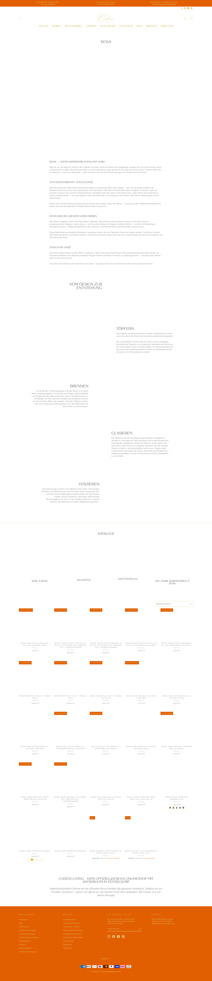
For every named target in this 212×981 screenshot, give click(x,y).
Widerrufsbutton (25, 948)
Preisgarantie (68, 941)
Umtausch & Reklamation (73, 937)
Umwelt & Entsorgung (27, 952)
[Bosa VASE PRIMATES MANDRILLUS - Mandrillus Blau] (180, 808)
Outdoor (126, 26)
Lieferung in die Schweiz (28, 937)
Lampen (91, 26)
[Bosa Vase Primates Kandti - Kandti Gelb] (35, 859)
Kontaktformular (69, 919)
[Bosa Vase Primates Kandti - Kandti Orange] (32, 859)
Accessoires (73, 26)
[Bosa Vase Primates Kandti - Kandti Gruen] (42, 859)
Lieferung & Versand (27, 934)
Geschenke (108, 26)
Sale (139, 26)
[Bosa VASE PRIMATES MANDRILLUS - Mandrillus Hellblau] (177, 808)
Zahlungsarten (24, 941)
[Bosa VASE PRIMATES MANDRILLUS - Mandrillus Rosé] (170, 808)
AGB (20, 923)
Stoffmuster (67, 944)
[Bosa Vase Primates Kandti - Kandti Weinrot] (28, 859)
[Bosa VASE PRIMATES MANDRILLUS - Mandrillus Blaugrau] (183, 808)
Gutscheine (67, 948)
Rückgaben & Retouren (72, 934)
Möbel (56, 26)
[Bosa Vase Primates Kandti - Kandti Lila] (38, 859)
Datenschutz (24, 927)
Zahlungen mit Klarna (71, 923)
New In (43, 26)
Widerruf (22, 944)
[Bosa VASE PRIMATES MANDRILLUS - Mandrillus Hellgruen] (173, 808)
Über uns (166, 26)
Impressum (23, 919)
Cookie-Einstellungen (27, 930)
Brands (151, 26)
